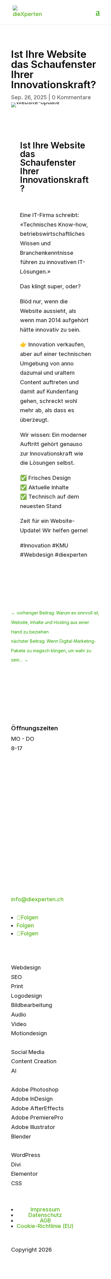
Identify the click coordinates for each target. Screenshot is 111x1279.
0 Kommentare (71, 97)
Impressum (45, 1209)
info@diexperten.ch (37, 899)
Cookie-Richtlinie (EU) (45, 1226)
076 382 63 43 (31, 810)
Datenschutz (45, 1215)
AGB (45, 1220)
